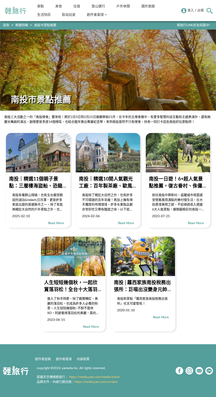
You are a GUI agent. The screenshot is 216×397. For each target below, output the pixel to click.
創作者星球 (95, 14)
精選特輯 (21, 25)
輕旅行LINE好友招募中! (193, 25)
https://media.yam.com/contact (96, 381)
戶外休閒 (123, 6)
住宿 (76, 6)
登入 (191, 10)
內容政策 (83, 359)
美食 (58, 6)
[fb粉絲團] (179, 371)
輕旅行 (15, 11)
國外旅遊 (148, 6)
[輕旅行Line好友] (209, 371)
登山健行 (98, 6)
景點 (40, 6)
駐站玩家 (69, 14)
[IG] (189, 371)
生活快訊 (44, 14)
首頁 (6, 25)
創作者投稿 (43, 359)
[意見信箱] (199, 371)
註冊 (200, 10)
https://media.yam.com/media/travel (94, 377)
